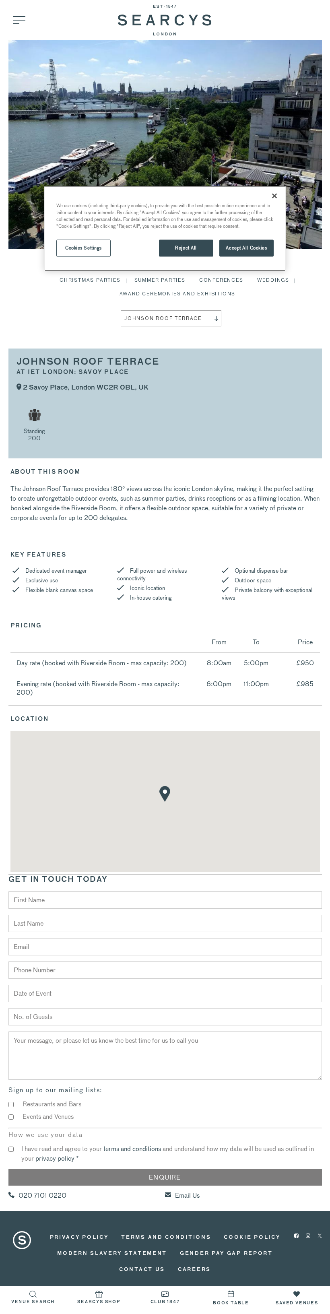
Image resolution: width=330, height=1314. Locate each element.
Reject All (186, 248)
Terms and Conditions (166, 1237)
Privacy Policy (79, 1237)
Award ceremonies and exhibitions (178, 293)
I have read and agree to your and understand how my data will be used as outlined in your (167, 1153)
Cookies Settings (83, 248)
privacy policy (54, 1158)
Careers (194, 1269)
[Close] (274, 195)
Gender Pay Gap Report (226, 1253)
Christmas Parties (90, 279)
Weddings (273, 279)
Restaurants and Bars (52, 1104)
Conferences (221, 279)
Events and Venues (48, 1116)
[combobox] (171, 318)
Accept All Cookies (246, 248)
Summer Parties (160, 279)
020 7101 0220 (42, 1195)
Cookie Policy (252, 1237)
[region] (165, 228)
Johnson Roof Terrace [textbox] (163, 318)
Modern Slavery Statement (112, 1253)
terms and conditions (132, 1148)
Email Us (187, 1195)
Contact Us (142, 1269)
